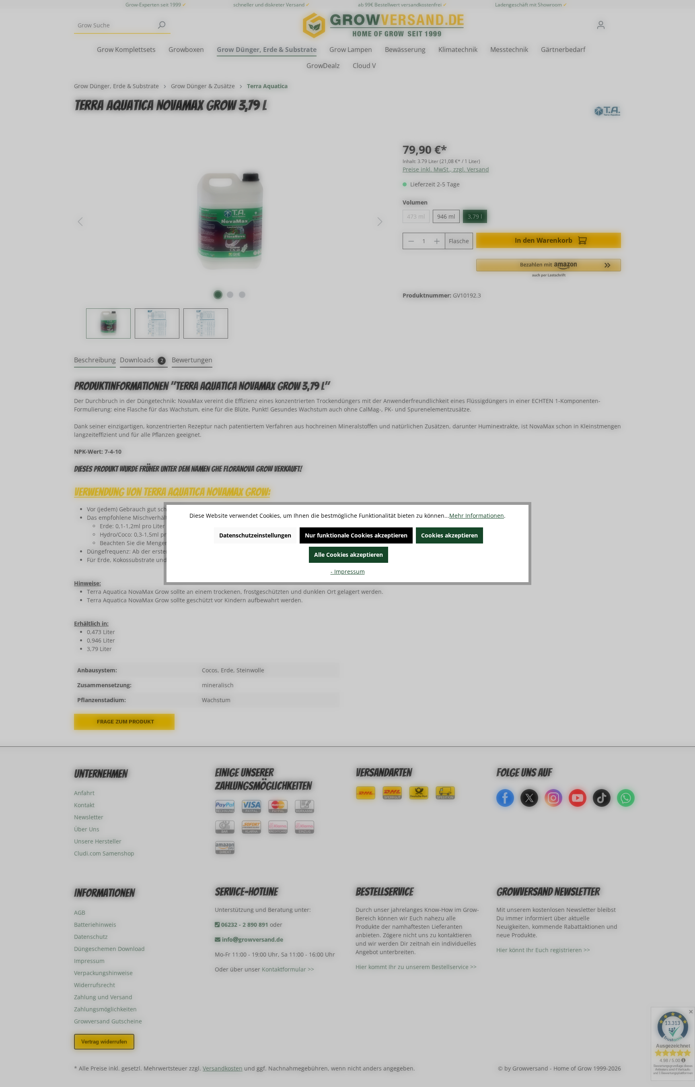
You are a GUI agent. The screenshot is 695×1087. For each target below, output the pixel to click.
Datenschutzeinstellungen (255, 535)
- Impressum (348, 571)
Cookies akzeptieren (449, 535)
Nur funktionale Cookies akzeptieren (356, 535)
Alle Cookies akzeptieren (348, 554)
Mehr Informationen (476, 515)
